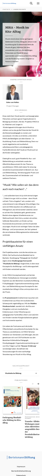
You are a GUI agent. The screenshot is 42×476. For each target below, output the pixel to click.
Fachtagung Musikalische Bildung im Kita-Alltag (12, 420)
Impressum (21, 466)
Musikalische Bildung (13, 373)
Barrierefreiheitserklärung (21, 471)
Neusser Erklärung (28, 346)
